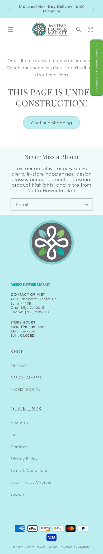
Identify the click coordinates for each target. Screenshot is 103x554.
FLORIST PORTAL (25, 389)
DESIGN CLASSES (26, 377)
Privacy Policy (24, 458)
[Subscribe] (86, 204)
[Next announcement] (93, 9)
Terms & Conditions (29, 470)
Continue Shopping (51, 122)
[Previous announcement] (10, 9)
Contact (19, 446)
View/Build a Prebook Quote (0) (97, 68)
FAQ (15, 434)
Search (17, 494)
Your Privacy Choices (31, 482)
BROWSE (19, 365)
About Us (19, 422)
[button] (10, 29)
